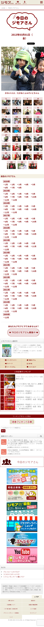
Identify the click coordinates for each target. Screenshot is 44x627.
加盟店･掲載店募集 (33, 604)
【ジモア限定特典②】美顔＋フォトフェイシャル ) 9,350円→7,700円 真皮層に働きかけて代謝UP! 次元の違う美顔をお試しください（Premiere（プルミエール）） (24, 442)
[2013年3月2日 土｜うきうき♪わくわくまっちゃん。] (16, 105)
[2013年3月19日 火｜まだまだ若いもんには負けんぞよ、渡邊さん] (27, 141)
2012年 (6, 277)
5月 (33, 184)
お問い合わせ (11, 600)
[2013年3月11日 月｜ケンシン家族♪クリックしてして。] (27, 123)
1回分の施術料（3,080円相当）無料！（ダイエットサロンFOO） (24, 451)
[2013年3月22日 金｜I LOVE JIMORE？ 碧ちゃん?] (16, 150)
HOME (3, 8)
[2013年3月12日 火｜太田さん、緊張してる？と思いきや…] (38, 123)
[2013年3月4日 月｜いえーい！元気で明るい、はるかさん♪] (38, 105)
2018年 (6, 203)
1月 (6, 184)
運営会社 (33, 600)
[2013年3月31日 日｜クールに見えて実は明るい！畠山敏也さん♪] (32, 168)
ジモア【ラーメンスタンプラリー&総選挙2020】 (29, 377)
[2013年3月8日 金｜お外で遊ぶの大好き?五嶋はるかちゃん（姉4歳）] (38, 114)
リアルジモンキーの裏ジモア (13, 576)
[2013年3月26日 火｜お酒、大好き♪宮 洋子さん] (16, 159)
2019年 (6, 190)
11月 (7, 200)
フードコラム (11, 367)
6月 (6, 187)
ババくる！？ (33, 367)
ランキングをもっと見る (22, 416)
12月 (15, 200)
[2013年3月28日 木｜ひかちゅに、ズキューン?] (38, 159)
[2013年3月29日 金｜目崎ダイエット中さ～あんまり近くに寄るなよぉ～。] (11, 168)
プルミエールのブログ (11, 572)
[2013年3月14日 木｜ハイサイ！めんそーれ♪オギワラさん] (16, 132)
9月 (26, 196)
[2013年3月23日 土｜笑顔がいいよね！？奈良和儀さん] (27, 150)
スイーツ (11, 363)
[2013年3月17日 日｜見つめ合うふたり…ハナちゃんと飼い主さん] (6, 141)
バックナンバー (11, 360)
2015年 (6, 240)
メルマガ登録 (33, 609)
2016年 (6, 227)
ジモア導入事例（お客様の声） (11, 609)
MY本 (33, 363)
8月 (20, 187)
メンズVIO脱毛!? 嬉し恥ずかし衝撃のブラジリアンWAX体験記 (29, 385)
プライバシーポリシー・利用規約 (11, 613)
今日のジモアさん (13, 8)
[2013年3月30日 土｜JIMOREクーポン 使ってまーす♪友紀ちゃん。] (22, 168)
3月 (20, 184)
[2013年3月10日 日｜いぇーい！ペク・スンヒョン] (16, 123)
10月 (34, 196)
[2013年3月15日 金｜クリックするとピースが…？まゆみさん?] (27, 132)
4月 (26, 184)
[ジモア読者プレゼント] (22, 424)
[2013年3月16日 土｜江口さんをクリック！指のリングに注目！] (38, 132)
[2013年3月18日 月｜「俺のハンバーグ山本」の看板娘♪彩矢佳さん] (16, 141)
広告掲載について (11, 604)
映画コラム (33, 360)
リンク (11, 617)
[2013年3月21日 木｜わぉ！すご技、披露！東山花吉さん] (6, 150)
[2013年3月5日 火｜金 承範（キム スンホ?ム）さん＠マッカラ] (6, 114)
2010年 (6, 302)
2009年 (6, 314)
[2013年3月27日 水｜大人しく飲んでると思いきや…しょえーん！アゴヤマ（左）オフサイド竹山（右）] (27, 159)
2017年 (6, 215)
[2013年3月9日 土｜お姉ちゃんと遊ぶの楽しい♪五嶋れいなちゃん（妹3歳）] (6, 123)
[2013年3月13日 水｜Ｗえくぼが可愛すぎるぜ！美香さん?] (6, 132)
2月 (13, 184)
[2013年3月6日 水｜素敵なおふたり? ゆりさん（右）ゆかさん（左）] (16, 114)
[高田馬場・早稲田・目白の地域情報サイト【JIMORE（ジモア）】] (7, 4)
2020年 (6, 181)
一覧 (40, 436)
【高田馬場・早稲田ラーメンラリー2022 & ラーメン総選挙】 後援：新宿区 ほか (29, 399)
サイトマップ (33, 613)
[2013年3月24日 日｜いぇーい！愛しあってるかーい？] (38, 150)
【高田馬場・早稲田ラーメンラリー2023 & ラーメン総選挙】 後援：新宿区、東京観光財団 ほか (29, 406)
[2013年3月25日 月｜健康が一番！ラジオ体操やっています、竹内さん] (6, 159)
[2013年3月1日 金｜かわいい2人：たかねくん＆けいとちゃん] (6, 105)
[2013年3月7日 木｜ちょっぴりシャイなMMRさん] (27, 114)
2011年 (6, 289)
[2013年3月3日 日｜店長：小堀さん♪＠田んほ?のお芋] (27, 105)
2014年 (6, 252)
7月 (13, 187)
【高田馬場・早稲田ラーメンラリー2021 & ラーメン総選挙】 (29, 392)
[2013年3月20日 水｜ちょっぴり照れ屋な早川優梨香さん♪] (38, 141)
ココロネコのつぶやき (11, 574)
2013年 (6, 265)
